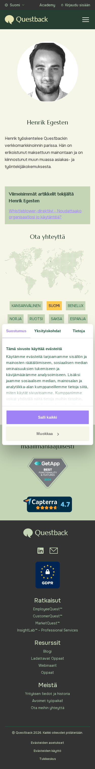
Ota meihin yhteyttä (47, 708)
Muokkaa (44, 433)
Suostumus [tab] (16, 330)
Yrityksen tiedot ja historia (47, 693)
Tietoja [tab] (79, 330)
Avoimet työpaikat (47, 700)
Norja (16, 319)
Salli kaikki (47, 417)
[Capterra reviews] (47, 504)
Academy (47, 5)
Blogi (47, 651)
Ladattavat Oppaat (47, 658)
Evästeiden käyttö (47, 751)
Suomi (15, 5)
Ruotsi (36, 319)
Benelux (75, 306)
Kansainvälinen (26, 306)
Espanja (78, 319)
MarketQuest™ (47, 623)
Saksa (56, 319)
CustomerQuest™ (47, 616)
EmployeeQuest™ (47, 609)
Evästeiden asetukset (47, 743)
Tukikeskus (47, 759)
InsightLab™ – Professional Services (47, 630)
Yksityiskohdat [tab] (47, 330)
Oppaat (47, 672)
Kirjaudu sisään (77, 5)
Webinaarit (48, 665)
